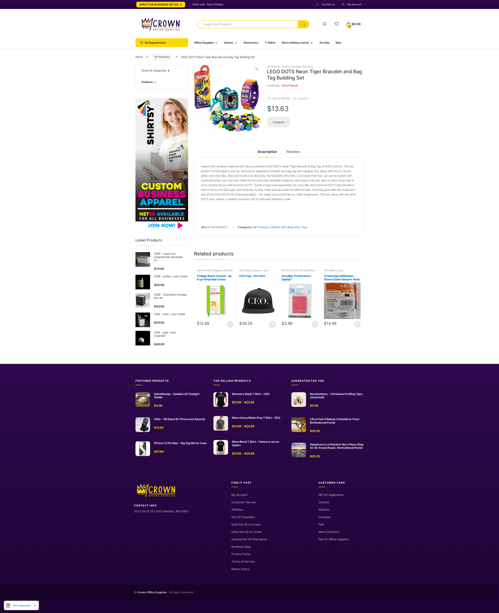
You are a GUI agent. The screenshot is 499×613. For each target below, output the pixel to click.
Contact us (328, 4)
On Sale (324, 42)
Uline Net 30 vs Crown (246, 532)
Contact (324, 502)
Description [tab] (267, 152)
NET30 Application (331, 495)
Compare (302, 98)
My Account (239, 495)
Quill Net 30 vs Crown (246, 524)
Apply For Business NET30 (158, 4)
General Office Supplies (209, 270)
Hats (264, 270)
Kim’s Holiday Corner (295, 42)
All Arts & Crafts (290, 270)
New (339, 42)
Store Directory (329, 532)
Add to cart (230, 324)
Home (139, 56)
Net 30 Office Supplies (334, 539)
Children (285, 66)
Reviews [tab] (293, 152)
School (228, 42)
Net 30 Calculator (243, 517)
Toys (310, 66)
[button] (256, 69)
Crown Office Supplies (152, 592)
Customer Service (243, 502)
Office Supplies (204, 42)
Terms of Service (243, 561)
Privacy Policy (240, 554)
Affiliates (237, 509)
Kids (304, 66)
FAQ (321, 524)
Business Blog (241, 547)
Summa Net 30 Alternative (249, 539)
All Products (161, 56)
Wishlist (324, 509)
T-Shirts (270, 42)
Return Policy (240, 569)
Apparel (257, 270)
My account (354, 4)
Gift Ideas (296, 66)
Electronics (251, 42)
